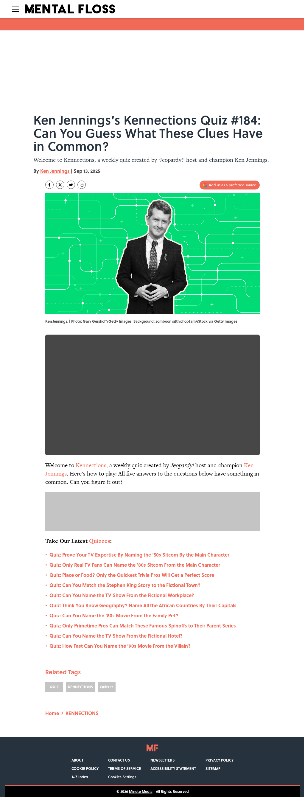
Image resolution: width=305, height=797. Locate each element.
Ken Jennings (55, 170)
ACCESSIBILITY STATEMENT (173, 768)
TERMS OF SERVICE (124, 768)
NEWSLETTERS (162, 760)
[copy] (81, 185)
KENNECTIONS (80, 686)
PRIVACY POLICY (220, 760)
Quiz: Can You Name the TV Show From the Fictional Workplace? (121, 595)
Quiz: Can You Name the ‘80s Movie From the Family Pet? (113, 615)
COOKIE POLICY (85, 768)
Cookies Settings (122, 776)
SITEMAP (213, 768)
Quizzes (106, 686)
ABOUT (77, 760)
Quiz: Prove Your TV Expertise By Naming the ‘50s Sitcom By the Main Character (139, 554)
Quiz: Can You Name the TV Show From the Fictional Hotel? (116, 635)
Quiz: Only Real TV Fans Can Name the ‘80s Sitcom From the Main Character (134, 564)
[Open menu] (15, 9)
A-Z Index (79, 776)
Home (52, 713)
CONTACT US (119, 760)
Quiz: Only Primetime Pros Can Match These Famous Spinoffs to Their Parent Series (142, 625)
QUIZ (54, 686)
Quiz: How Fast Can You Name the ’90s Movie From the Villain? (120, 645)
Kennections (91, 465)
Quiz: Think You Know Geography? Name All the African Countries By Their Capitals (142, 605)
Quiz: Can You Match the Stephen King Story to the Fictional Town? (124, 585)
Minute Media (140, 791)
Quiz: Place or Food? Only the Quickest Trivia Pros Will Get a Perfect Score (131, 574)
